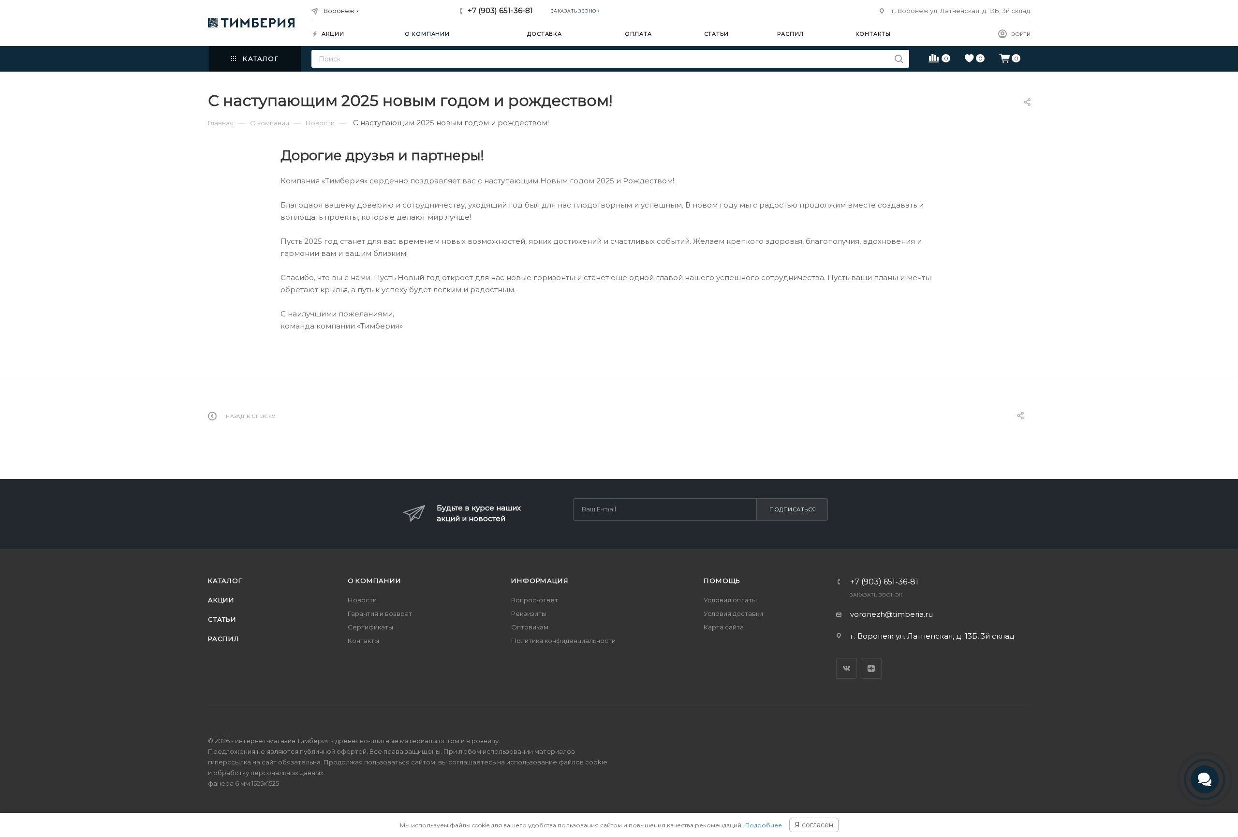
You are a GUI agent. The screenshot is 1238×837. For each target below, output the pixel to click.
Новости (362, 600)
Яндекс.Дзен (871, 668)
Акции (221, 600)
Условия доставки (733, 613)
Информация (539, 580)
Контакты (363, 640)
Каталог (225, 580)
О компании (374, 580)
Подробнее (763, 825)
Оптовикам (529, 627)
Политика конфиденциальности (563, 640)
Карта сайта (724, 627)
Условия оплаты (730, 600)
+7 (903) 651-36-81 (500, 10)
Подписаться (792, 509)
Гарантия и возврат (380, 613)
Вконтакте (846, 668)
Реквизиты (528, 613)
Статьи (222, 619)
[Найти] (898, 59)
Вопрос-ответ (534, 600)
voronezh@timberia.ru (891, 614)
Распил (223, 639)
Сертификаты (370, 627)
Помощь (722, 580)
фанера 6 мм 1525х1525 (243, 783)
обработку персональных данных (268, 773)
